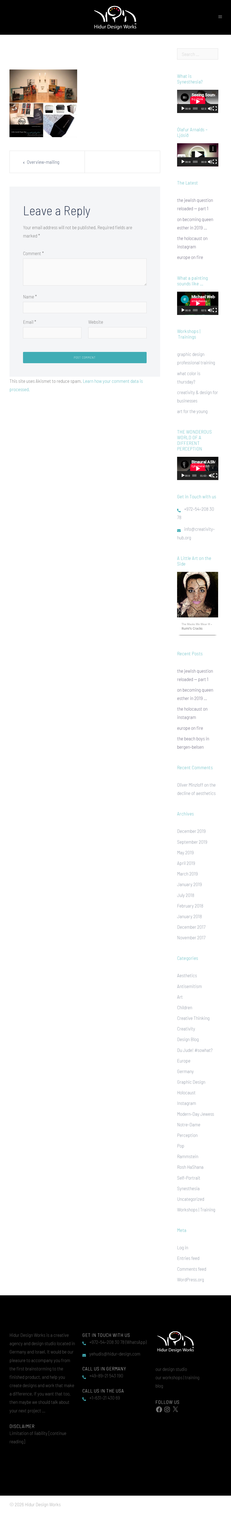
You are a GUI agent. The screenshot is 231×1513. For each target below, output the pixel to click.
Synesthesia (188, 1188)
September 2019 (192, 842)
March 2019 (187, 873)
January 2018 (189, 916)
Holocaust (186, 1092)
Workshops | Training (196, 1209)
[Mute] (210, 108)
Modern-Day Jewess (195, 1114)
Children (184, 1007)
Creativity (186, 1028)
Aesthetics (187, 975)
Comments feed (191, 1269)
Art (180, 997)
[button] (198, 155)
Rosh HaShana (190, 1167)
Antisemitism (189, 986)
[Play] (183, 108)
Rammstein (187, 1156)
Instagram (186, 1103)
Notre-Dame (188, 1124)
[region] (197, 604)
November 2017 (191, 937)
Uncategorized (190, 1199)
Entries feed (188, 1258)
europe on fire (190, 257)
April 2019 (186, 863)
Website (95, 322)
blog (159, 1385)
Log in (182, 1247)
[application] (197, 101)
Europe (183, 1060)
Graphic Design (191, 1082)
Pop (180, 1145)
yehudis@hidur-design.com (114, 1353)
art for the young (192, 411)
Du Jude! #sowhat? (195, 1050)
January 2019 (189, 884)
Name (30, 296)
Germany (185, 1071)
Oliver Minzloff (190, 785)
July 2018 (185, 895)
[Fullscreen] (215, 108)
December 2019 (191, 831)
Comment (33, 253)
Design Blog (188, 1039)
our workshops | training (177, 1377)
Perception (187, 1135)
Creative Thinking (193, 1018)
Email (29, 322)
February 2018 (190, 905)
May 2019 (185, 852)
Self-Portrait (188, 1177)
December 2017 (191, 927)
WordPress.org (190, 1279)
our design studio (171, 1369)
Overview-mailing (43, 162)
